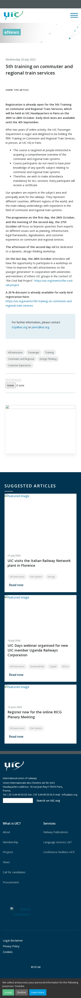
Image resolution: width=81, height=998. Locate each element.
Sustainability (37, 666)
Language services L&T (57, 842)
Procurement (11, 882)
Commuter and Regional (21, 359)
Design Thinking (48, 359)
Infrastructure (15, 352)
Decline (21, 992)
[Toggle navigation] (74, 17)
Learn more (37, 992)
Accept (8, 992)
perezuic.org (40, 327)
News (6, 862)
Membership (10, 842)
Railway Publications (55, 832)
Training (49, 352)
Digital (53, 666)
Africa (65, 666)
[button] (46, 15)
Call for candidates (14, 872)
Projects (8, 852)
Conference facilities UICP (59, 852)
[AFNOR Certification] (20, 912)
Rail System (36, 576)
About (6, 832)
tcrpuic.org (20, 327)
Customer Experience (19, 365)
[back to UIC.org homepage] (13, 15)
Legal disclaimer (13, 940)
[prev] (60, 47)
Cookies (8, 952)
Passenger (33, 352)
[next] (75, 47)
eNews (11, 32)
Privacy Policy (11, 946)
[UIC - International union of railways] (14, 766)
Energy (51, 576)
